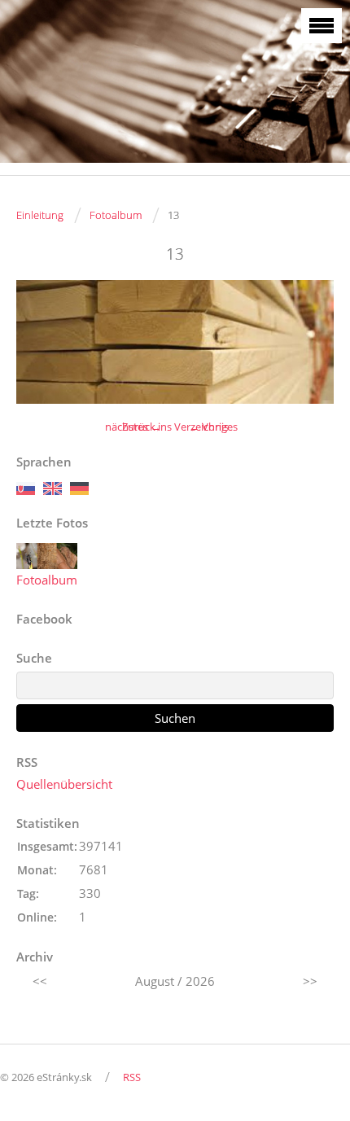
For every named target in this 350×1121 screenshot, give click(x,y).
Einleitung (39, 215)
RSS (132, 1077)
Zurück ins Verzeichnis (175, 426)
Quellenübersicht (64, 784)
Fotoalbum (116, 215)
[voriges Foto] (42, 342)
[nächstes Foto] (307, 342)
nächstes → (133, 426)
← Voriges (213, 426)
